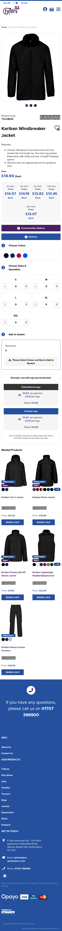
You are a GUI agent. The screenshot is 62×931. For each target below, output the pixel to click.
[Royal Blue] (25, 255)
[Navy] (12, 255)
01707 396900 (38, 711)
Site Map (4, 886)
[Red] (19, 255)
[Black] (6, 255)
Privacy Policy (12, 883)
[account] (45, 9)
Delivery (32, 236)
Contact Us (7, 753)
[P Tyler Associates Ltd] (20, 11)
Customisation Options (33, 228)
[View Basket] (51, 9)
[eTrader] (31, 912)
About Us (6, 747)
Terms (3, 883)
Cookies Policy (25, 883)
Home (4, 27)
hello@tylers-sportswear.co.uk (17, 859)
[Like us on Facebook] (5, 876)
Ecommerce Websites (30, 928)
